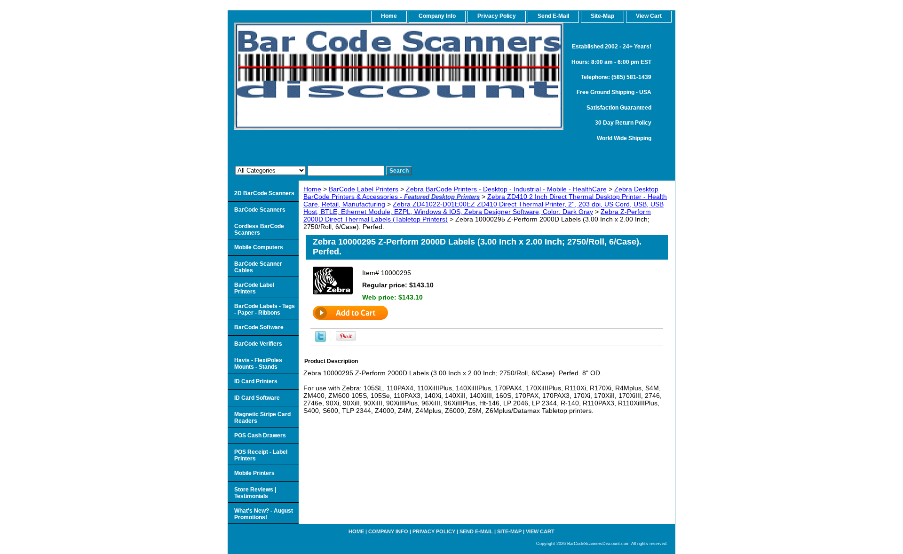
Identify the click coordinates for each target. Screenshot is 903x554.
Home (312, 189)
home (389, 16)
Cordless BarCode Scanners (259, 229)
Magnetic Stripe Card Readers (262, 417)
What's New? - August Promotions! (263, 514)
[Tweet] (320, 339)
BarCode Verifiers (258, 343)
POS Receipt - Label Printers (260, 455)
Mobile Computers (258, 247)
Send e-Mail (476, 531)
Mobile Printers (254, 473)
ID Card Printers (255, 381)
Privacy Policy (496, 16)
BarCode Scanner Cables (258, 267)
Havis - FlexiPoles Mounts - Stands (258, 363)
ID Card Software (257, 398)
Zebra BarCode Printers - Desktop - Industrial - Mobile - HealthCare (506, 189)
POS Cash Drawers (260, 435)
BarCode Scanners (259, 209)
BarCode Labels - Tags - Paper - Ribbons (264, 309)
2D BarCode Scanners (264, 193)
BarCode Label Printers (363, 189)
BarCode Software (259, 327)
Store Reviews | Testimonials (255, 492)
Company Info (437, 16)
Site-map (509, 531)
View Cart (540, 531)
